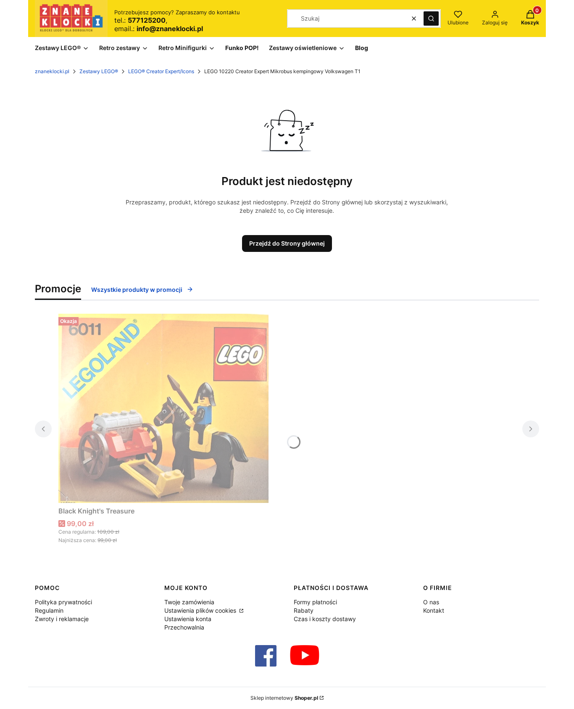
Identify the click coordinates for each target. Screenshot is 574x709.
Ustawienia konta (187, 618)
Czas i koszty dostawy (325, 618)
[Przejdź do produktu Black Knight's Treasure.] (163, 408)
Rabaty (303, 610)
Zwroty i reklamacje (62, 618)
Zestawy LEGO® (98, 71)
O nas (431, 602)
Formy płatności (315, 602)
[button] (431, 18)
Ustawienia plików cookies (201, 610)
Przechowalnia (184, 627)
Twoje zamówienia (189, 602)
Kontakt (433, 610)
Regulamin (49, 610)
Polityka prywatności (63, 602)
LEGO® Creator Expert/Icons (161, 71)
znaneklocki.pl (52, 71)
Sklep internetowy (284, 698)
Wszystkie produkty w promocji (136, 289)
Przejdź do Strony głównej (287, 243)
